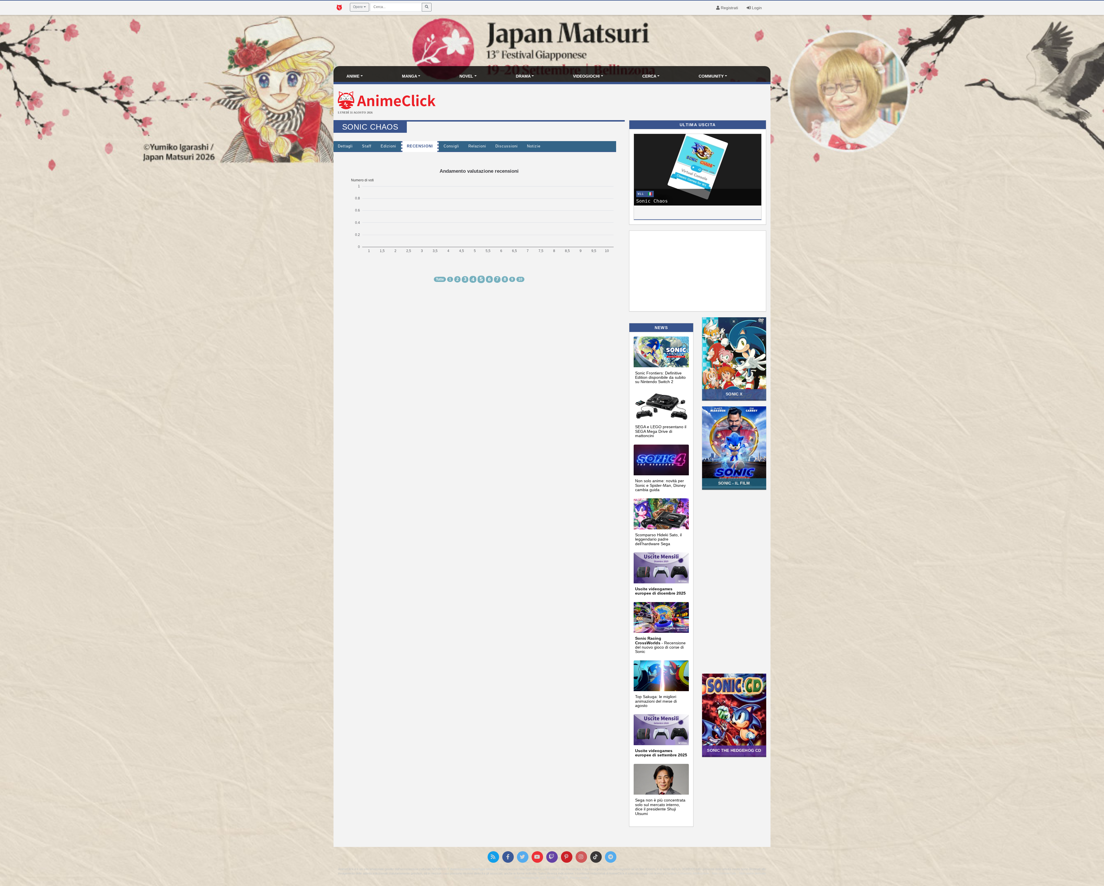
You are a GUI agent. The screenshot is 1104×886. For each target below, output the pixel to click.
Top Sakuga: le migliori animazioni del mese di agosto (656, 701)
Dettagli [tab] (345, 146)
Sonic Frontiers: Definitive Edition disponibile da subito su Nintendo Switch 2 (660, 377)
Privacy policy (579, 877)
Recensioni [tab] (420, 146)
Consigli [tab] (451, 146)
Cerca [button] (649, 76)
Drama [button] (523, 76)
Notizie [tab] (533, 146)
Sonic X (734, 394)
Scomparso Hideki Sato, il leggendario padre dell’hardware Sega (658, 539)
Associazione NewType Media (472, 869)
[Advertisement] (624, 103)
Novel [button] (466, 76)
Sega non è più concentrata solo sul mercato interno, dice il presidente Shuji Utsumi (660, 807)
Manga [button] (409, 76)
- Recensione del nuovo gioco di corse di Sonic (660, 645)
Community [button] (711, 76)
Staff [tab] (366, 146)
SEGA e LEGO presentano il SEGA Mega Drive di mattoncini (660, 431)
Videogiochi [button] (586, 76)
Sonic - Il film (734, 483)
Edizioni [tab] (388, 146)
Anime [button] (352, 76)
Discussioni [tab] (506, 146)
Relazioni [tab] (477, 146)
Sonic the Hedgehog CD (734, 750)
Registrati (729, 7)
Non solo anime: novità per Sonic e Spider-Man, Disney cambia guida (660, 485)
